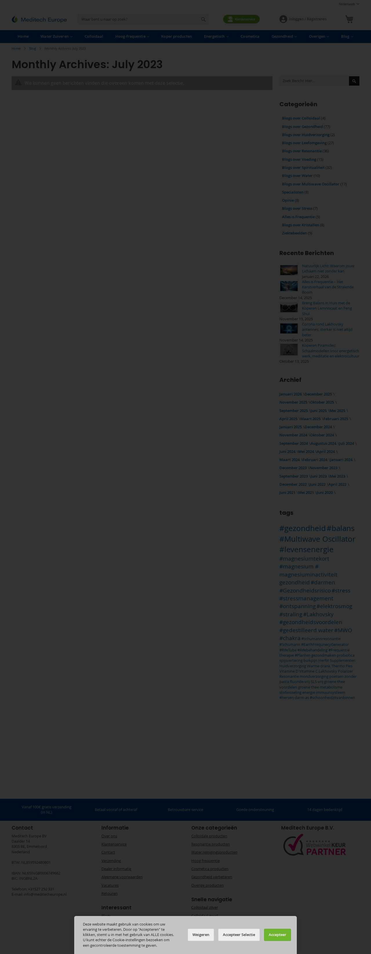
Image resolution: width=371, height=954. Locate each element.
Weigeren (200, 934)
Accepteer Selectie (239, 934)
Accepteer (277, 934)
